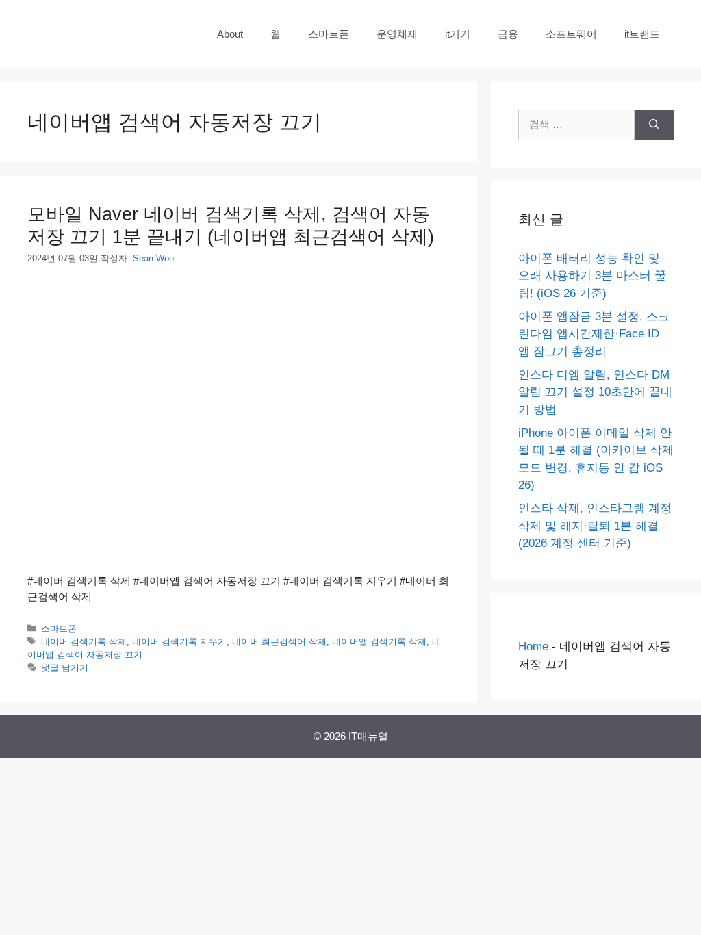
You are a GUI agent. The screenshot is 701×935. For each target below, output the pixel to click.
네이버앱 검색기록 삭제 (379, 642)
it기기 (457, 34)
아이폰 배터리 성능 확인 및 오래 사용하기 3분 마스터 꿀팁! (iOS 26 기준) (592, 276)
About (230, 34)
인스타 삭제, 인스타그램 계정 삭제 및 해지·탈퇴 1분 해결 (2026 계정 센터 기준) (595, 526)
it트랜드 (642, 34)
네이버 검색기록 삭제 (84, 642)
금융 (508, 34)
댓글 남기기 (64, 668)
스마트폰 (328, 34)
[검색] (654, 125)
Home (533, 646)
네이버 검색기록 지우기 (179, 642)
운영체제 (397, 34)
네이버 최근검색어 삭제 (279, 642)
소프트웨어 (571, 34)
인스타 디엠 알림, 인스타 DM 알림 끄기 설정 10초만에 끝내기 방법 (595, 392)
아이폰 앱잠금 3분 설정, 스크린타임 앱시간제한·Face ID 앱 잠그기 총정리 (594, 334)
